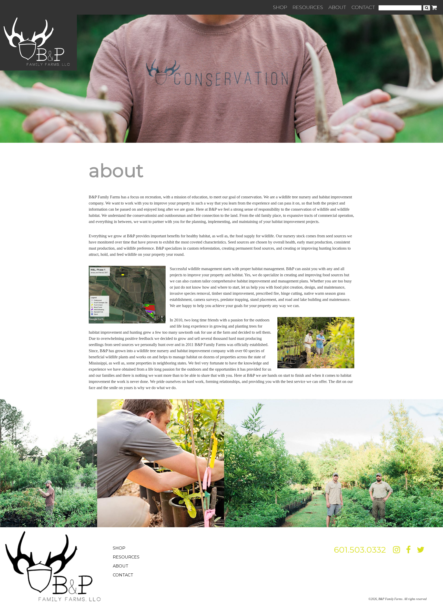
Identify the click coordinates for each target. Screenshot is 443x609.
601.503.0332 (360, 550)
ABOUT (337, 7)
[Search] (426, 8)
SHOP (280, 7)
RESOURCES (308, 7)
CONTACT (363, 7)
